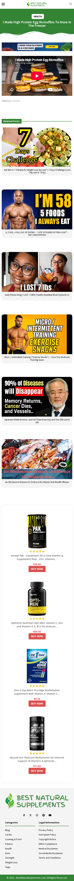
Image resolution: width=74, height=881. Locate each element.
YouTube (15, 100)
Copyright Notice (47, 839)
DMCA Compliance (48, 843)
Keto (7, 853)
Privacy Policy (46, 830)
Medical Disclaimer (48, 848)
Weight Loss (11, 862)
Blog (7, 830)
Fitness (9, 843)
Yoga (7, 867)
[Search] (70, 4)
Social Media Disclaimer (51, 853)
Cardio (8, 834)
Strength (9, 857)
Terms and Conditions (50, 857)
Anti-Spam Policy (47, 834)
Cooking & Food (13, 839)
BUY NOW (37, 569)
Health (8, 848)
